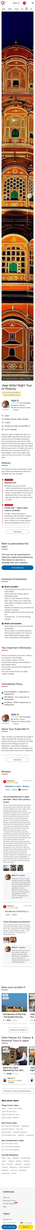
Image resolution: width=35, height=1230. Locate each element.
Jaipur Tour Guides (15, 1108)
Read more (17, 760)
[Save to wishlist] (26, 9)
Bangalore (13, 1167)
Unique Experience (20, 1132)
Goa (3, 1164)
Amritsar (10, 1164)
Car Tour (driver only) (10, 1143)
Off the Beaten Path (9, 1135)
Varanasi (27, 1164)
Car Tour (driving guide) (10, 1150)
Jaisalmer (18, 1164)
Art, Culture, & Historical (10, 1126)
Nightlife (21, 1135)
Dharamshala (25, 1158)
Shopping (29, 1135)
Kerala (14, 1173)
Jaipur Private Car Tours (10, 1114)
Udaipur (11, 1161)
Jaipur (10, 9)
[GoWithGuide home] (3, 3)
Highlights (25, 1126)
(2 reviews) (21, 875)
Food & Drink (6, 1132)
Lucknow (13, 1170)
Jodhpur (5, 1167)
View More (17, 532)
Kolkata (18, 1161)
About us (6, 1197)
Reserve (26, 1227)
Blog (4, 1207)
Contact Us (7, 1219)
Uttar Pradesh (24, 1167)
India (3, 9)
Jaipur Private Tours (9, 1111)
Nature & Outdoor (8, 1129)
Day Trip (20, 1129)
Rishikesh (5, 1170)
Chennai (26, 1161)
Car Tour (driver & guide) (11, 1146)
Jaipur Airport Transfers (10, 1118)
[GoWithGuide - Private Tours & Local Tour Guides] (5, 404)
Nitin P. (15, 400)
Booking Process (9, 1200)
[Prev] (5, 196)
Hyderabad (6, 1173)
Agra (9, 1158)
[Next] (29, 196)
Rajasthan (22, 1170)
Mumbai (16, 1158)
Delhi (3, 1158)
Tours (16, 9)
